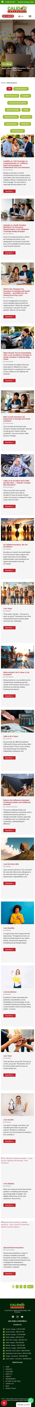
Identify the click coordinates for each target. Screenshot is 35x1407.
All (9, 89)
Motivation (25, 124)
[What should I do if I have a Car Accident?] (17, 657)
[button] (31, 1401)
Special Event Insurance (13, 1248)
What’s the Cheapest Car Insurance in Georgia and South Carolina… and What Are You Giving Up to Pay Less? (16, 292)
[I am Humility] (17, 913)
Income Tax (26, 117)
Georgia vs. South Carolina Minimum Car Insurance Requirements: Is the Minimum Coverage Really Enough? (16, 228)
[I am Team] (17, 1040)
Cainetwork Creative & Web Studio (21, 1400)
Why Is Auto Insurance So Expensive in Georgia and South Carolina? (16, 419)
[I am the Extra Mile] (17, 849)
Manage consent (24, 1405)
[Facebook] (12, 1316)
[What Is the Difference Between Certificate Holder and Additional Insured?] (17, 785)
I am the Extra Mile (11, 864)
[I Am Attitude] (17, 1168)
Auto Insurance (21, 89)
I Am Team (7, 609)
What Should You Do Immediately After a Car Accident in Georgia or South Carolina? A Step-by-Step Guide (17, 356)
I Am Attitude (8, 1184)
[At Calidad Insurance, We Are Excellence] (17, 529)
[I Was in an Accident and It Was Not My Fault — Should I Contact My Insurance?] (17, 465)
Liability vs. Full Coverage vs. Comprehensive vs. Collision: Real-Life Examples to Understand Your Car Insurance (16, 164)
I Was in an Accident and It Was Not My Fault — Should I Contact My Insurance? (17, 483)
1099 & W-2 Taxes (10, 736)
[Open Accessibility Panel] (4, 1403)
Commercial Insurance (17, 103)
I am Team (7, 1056)
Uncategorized (17, 131)
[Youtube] (22, 1316)
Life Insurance (11, 124)
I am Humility (8, 928)
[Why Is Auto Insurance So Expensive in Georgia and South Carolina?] (17, 401)
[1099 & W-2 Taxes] (17, 721)
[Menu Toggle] (30, 16)
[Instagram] (17, 1316)
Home (3, 83)
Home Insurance (11, 117)
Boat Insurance (11, 96)
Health (26, 110)
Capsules (25, 96)
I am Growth (8, 1120)
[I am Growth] (17, 1104)
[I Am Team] (17, 593)
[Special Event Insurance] (17, 1232)
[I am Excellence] (17, 976)
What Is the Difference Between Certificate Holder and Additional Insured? (17, 802)
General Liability (13, 110)
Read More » (9, 191)
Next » (30, 1286)
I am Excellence (9, 992)
